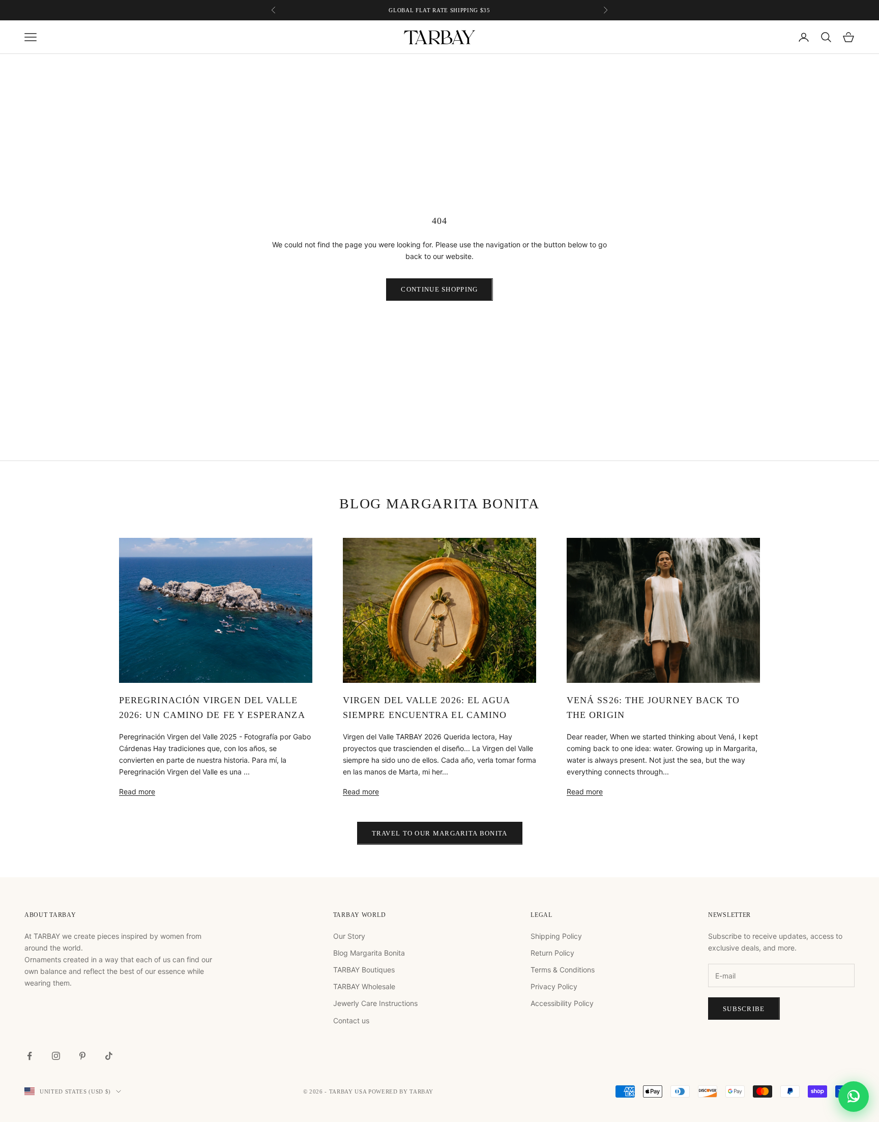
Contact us (351, 1020)
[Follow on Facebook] (29, 1056)
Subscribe (744, 1009)
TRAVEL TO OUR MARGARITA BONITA (440, 833)
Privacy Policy (554, 986)
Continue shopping (439, 289)
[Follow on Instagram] (56, 1056)
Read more (137, 791)
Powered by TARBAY (400, 1091)
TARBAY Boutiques (364, 969)
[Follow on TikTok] (109, 1056)
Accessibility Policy (562, 1003)
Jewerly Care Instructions (375, 1003)
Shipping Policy (556, 936)
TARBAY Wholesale (364, 986)
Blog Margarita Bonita (369, 952)
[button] (853, 1092)
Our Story (349, 936)
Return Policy (552, 952)
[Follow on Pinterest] (82, 1056)
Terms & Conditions (563, 969)
